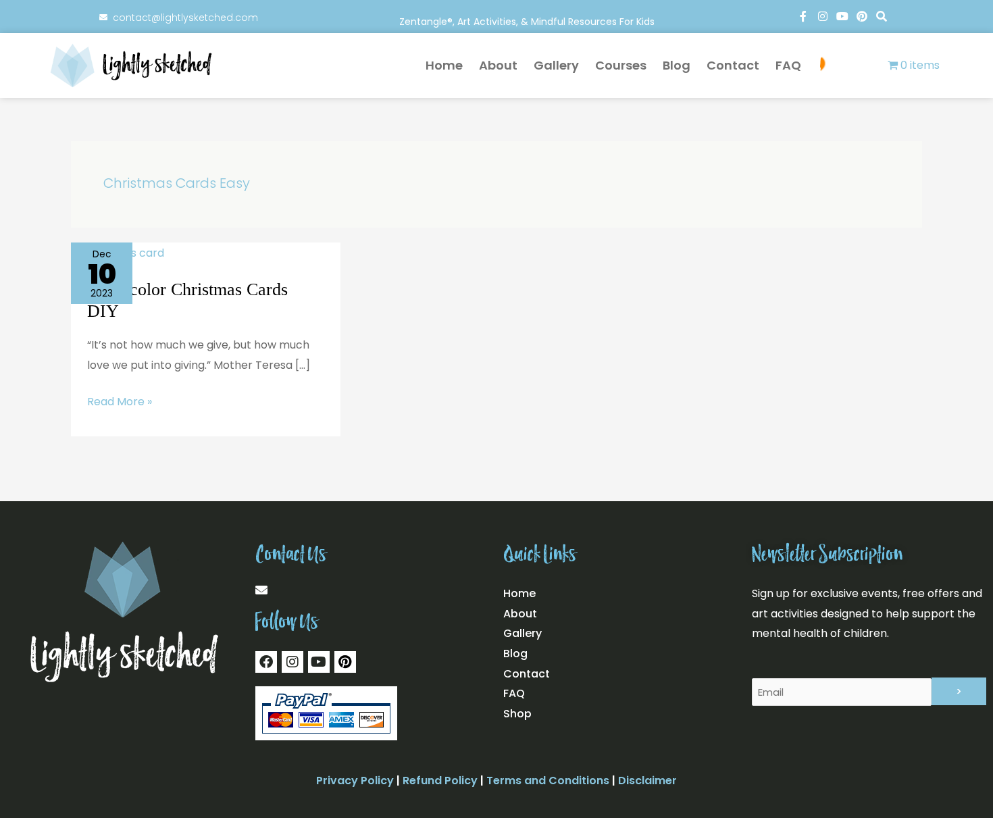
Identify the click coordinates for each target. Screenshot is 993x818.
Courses (620, 65)
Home (444, 65)
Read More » (119, 400)
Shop (847, 65)
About (498, 65)
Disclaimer (647, 780)
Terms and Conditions (547, 780)
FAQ (788, 65)
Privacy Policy (355, 780)
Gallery (556, 65)
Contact (733, 65)
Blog (676, 65)
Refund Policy (440, 780)
